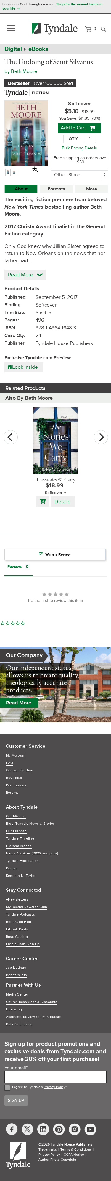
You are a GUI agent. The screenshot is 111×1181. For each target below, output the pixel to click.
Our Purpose (16, 831)
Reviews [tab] (14, 566)
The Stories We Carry (55, 480)
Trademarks (47, 1149)
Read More (18, 702)
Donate (12, 868)
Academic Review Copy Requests (33, 1017)
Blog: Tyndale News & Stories (30, 823)
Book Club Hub (18, 922)
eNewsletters (17, 899)
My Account (15, 755)
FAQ (9, 763)
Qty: (74, 139)
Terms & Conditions (76, 1149)
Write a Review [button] (58, 554)
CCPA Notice (74, 1154)
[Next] (101, 437)
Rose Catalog (17, 937)
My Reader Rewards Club (26, 907)
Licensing (14, 1009)
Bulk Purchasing (19, 1024)
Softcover (53, 492)
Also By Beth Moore (29, 398)
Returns (12, 793)
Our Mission (16, 816)
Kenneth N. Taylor (21, 876)
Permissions (16, 785)
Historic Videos (19, 846)
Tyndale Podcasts (20, 914)
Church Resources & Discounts (31, 1002)
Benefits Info (16, 975)
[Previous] (11, 437)
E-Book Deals (17, 929)
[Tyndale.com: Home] (55, 29)
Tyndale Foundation (22, 861)
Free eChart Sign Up (23, 944)
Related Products (25, 388)
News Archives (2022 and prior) (32, 853)
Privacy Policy (54, 1087)
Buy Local (14, 778)
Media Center (17, 994)
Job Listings (16, 968)
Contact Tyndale (19, 770)
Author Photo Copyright (57, 1159)
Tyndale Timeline (20, 838)
